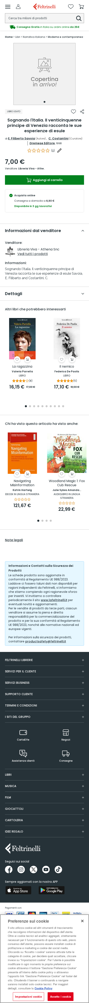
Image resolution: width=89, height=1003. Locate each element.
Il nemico (66, 367)
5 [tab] (42, 406)
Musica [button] (10, 786)
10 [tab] (63, 406)
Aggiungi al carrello (47, 180)
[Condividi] (82, 111)
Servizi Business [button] (17, 683)
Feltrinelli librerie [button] (19, 660)
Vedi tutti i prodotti (32, 253)
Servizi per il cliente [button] (20, 671)
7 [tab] (51, 406)
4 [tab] (38, 406)
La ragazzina (22, 367)
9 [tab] (59, 406)
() (53, 150)
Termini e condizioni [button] (21, 705)
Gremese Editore (42, 143)
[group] (44, 27)
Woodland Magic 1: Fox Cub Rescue (67, 483)
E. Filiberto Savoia (21, 138)
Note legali (14, 540)
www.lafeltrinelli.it (54, 600)
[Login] (18, 6)
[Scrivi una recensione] (59, 150)
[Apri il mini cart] (81, 6)
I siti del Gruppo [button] (17, 717)
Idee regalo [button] (14, 831)
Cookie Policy (43, 988)
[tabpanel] (44, 74)
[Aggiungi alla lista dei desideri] (73, 112)
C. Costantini (58, 138)
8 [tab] (55, 406)
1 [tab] (44, 102)
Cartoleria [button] (14, 820)
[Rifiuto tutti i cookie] (82, 921)
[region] (44, 958)
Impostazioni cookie (28, 996)
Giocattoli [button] (14, 809)
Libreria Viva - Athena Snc (35, 168)
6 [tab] (46, 406)
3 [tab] (34, 406)
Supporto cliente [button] (19, 694)
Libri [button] (8, 775)
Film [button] (8, 797)
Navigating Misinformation (22, 483)
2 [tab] (30, 406)
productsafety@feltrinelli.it (45, 641)
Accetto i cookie (60, 996)
